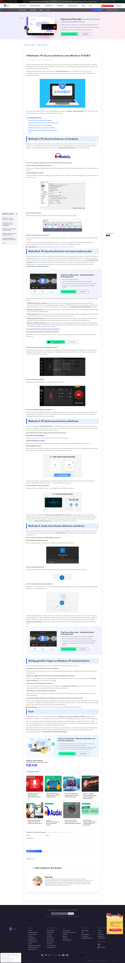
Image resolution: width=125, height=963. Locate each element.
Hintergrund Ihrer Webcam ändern (47, 326)
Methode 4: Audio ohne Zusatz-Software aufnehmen (41, 127)
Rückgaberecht (90, 961)
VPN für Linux (50, 943)
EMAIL (48, 835)
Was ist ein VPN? (66, 930)
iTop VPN (30, 930)
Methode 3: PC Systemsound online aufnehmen (40, 125)
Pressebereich (101, 934)
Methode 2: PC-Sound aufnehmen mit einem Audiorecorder (43, 122)
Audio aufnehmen (42, 45)
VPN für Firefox (50, 941)
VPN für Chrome (50, 940)
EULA (114, 961)
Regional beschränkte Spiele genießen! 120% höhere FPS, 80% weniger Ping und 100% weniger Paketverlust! (63, 1)
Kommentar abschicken (33, 851)
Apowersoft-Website (39, 438)
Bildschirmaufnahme (67, 940)
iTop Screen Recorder (44, 307)
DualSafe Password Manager (34, 945)
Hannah (28, 60)
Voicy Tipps (65, 938)
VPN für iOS (49, 936)
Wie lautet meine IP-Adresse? (69, 932)
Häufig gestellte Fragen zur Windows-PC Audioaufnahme (42, 130)
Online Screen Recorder (33, 947)
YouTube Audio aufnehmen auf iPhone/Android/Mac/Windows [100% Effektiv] (59, 707)
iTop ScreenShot (31, 938)
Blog (41, 10)
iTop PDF (30, 943)
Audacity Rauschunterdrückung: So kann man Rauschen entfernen (55, 247)
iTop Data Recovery (32, 940)
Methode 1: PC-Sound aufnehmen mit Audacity (40, 120)
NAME (28, 835)
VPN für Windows (50, 930)
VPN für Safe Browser (51, 945)
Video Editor (33, 10)
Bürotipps (65, 936)
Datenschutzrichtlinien (103, 961)
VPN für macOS (50, 932)
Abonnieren (70, 913)
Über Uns (100, 930)
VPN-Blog (65, 934)
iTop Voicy (30, 936)
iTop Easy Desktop (32, 934)
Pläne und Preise (31, 949)
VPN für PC (49, 934)
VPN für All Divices (51, 947)
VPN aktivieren (85, 936)
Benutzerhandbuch (86, 934)
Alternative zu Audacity (41, 258)
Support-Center (85, 930)
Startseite (26, 45)
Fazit (29, 132)
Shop (90, 5)
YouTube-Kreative (102, 938)
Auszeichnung (101, 936)
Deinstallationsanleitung (87, 938)
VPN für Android (50, 938)
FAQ (48, 10)
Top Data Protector (32, 941)
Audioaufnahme (76, 727)
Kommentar (30, 838)
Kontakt (99, 932)
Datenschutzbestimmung (8, 958)
